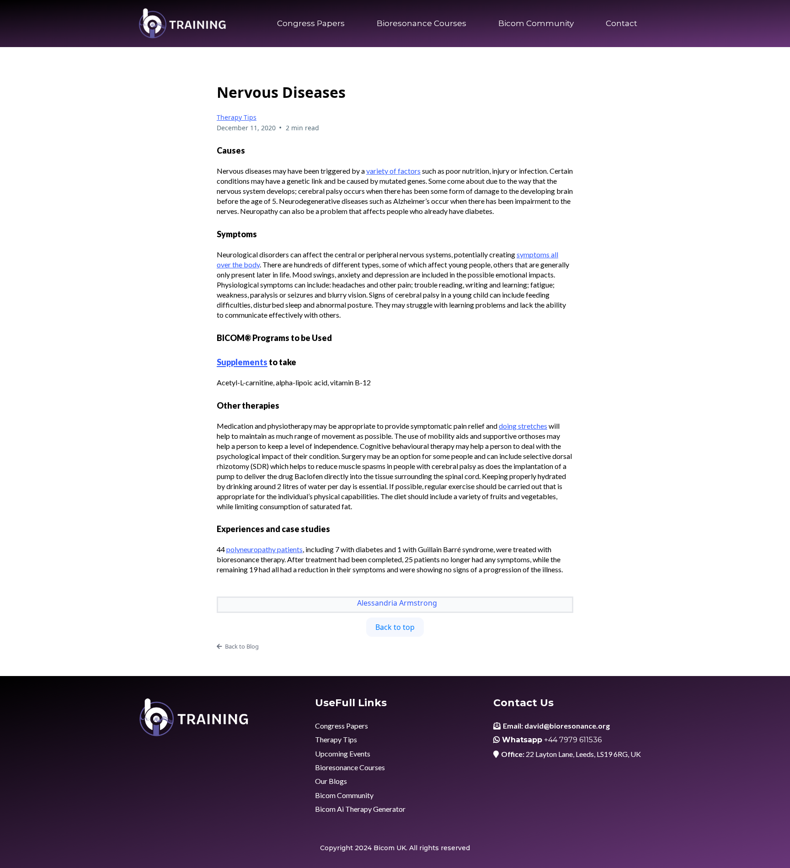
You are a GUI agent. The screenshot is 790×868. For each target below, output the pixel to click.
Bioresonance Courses (421, 23)
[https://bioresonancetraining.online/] (182, 23)
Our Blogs (331, 781)
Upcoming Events (342, 753)
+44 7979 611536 (573, 739)
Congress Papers (311, 23)
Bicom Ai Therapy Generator (360, 808)
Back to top (395, 627)
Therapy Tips (236, 117)
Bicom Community (536, 23)
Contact (621, 23)
